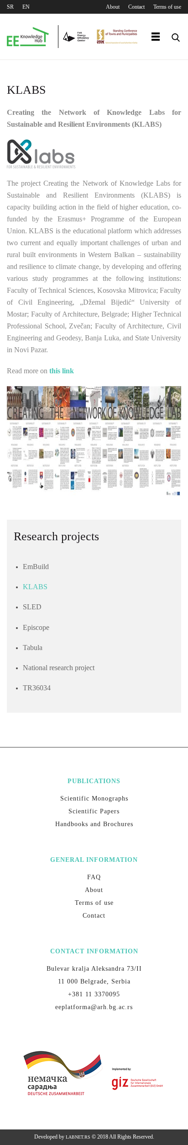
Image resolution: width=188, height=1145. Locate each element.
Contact (136, 7)
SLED (32, 607)
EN (26, 7)
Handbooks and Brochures (94, 824)
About (113, 7)
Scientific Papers (94, 811)
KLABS (35, 587)
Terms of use (167, 7)
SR (10, 7)
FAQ (94, 877)
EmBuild (36, 566)
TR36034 (37, 688)
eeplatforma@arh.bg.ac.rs (94, 1007)
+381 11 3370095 (94, 994)
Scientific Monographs (94, 798)
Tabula (32, 647)
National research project (58, 668)
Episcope (36, 627)
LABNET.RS (78, 1137)
